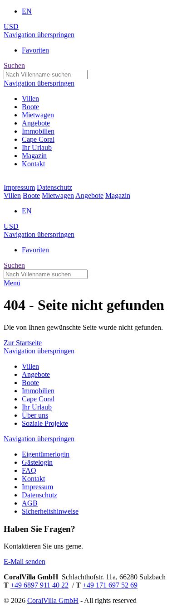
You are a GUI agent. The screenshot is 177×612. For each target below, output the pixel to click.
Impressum (19, 187)
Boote (31, 195)
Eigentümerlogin (45, 454)
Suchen (14, 65)
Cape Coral (38, 399)
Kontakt (33, 478)
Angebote (89, 195)
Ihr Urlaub (37, 407)
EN (27, 11)
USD (11, 26)
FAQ (29, 470)
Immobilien (38, 391)
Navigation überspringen (39, 35)
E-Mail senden (24, 561)
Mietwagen (58, 195)
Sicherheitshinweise (50, 511)
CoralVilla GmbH (53, 600)
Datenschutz (54, 187)
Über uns (35, 415)
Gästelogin (37, 462)
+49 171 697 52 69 (110, 585)
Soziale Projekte (45, 423)
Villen (12, 195)
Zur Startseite (23, 343)
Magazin (117, 195)
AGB (30, 503)
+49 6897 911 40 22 (39, 585)
